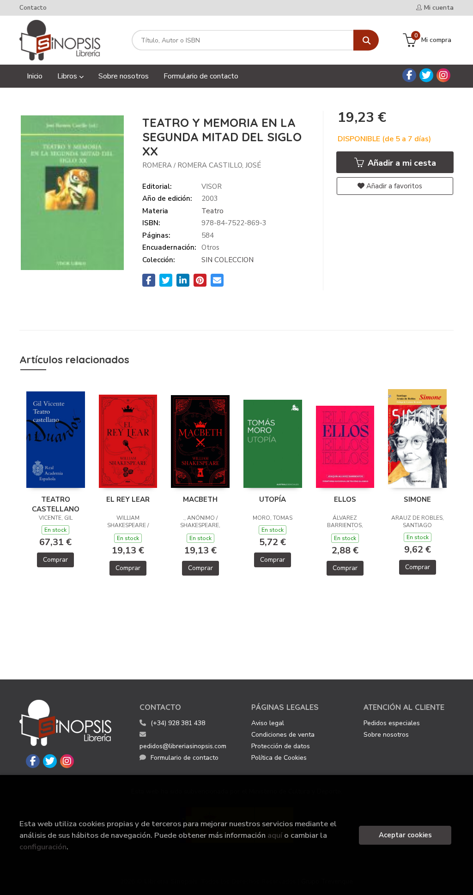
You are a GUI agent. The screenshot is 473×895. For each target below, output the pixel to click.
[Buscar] (366, 40)
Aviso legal (267, 723)
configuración (43, 846)
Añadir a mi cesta (400, 162)
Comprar (55, 559)
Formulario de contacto (184, 757)
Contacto (33, 8)
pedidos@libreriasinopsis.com (182, 746)
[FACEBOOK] (409, 75)
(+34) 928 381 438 (178, 723)
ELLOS (345, 499)
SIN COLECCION (227, 259)
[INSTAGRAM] (443, 75)
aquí (274, 835)
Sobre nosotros (386, 734)
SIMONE (417, 499)
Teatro (212, 211)
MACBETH (200, 499)
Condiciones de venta (283, 734)
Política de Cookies (279, 757)
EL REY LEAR (128, 499)
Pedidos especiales (392, 723)
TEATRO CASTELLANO (55, 504)
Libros (68, 76)
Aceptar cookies (405, 835)
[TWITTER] (426, 75)
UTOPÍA (272, 499)
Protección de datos (280, 746)
